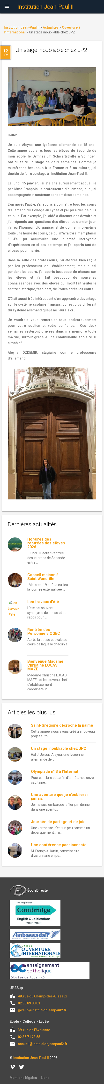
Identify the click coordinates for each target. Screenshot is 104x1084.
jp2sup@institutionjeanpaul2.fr (42, 1010)
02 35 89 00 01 (29, 1003)
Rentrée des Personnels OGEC (43, 631)
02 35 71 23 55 (29, 1037)
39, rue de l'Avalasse (34, 1030)
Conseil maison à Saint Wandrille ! (43, 577)
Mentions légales (23, 1078)
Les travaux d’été (43, 601)
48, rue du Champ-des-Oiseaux (42, 996)
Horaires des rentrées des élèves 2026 (46, 543)
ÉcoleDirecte (37, 890)
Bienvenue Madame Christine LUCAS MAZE (45, 665)
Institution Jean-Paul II (31, 1058)
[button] (7, 7)
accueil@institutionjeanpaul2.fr (42, 1044)
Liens (45, 1078)
